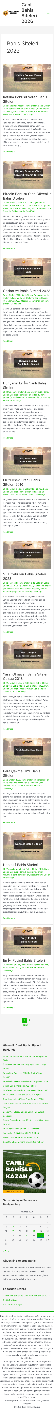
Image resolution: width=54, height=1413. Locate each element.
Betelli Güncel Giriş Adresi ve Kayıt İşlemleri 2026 (26, 1081)
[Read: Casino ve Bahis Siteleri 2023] (27, 271)
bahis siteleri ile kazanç (20, 208)
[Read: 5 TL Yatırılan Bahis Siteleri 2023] (27, 555)
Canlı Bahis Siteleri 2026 (29, 13)
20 (27, 1235)
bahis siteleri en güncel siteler (22, 108)
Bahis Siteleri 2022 (19, 205)
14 (34, 1231)
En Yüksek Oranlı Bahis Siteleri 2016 (21, 482)
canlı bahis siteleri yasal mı (27, 588)
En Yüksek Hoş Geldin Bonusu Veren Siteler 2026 (25, 1090)
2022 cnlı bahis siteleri (13, 202)
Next (27, 1025)
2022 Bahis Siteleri (11, 965)
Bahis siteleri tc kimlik (23, 111)
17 (6, 1235)
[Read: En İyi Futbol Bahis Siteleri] (27, 941)
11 (13, 1231)
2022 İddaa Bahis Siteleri (36, 683)
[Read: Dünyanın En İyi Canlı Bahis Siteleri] (27, 364)
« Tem (6, 1251)
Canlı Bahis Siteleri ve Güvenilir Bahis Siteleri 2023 (26, 1295)
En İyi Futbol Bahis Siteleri (24, 960)
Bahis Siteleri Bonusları (31, 295)
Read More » (9, 151)
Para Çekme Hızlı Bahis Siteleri (26, 785)
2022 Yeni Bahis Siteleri (14, 686)
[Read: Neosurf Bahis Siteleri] (27, 845)
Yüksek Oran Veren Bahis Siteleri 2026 (20, 1137)
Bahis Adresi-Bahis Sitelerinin (34, 965)
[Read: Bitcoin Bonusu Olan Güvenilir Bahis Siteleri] (27, 175)
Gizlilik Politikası (10, 1300)
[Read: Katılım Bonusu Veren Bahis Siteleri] (27, 78)
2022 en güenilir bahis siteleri (16, 583)
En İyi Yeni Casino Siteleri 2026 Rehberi (21, 1129)
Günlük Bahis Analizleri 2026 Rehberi (20, 1086)
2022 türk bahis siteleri (13, 392)
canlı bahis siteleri (21, 875)
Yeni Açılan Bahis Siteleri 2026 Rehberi (21, 1133)
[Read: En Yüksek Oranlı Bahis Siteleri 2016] (27, 461)
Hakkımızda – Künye (12, 1304)
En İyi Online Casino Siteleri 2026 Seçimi (21, 1094)
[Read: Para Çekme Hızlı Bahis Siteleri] (27, 752)
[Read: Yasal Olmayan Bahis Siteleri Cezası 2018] (27, 655)
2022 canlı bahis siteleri (14, 869)
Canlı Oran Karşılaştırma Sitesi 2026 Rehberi (23, 1142)
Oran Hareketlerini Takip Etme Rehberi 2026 (23, 1099)
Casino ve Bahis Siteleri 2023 (26, 291)
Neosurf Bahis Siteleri (20, 865)
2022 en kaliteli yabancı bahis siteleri (20, 106)
